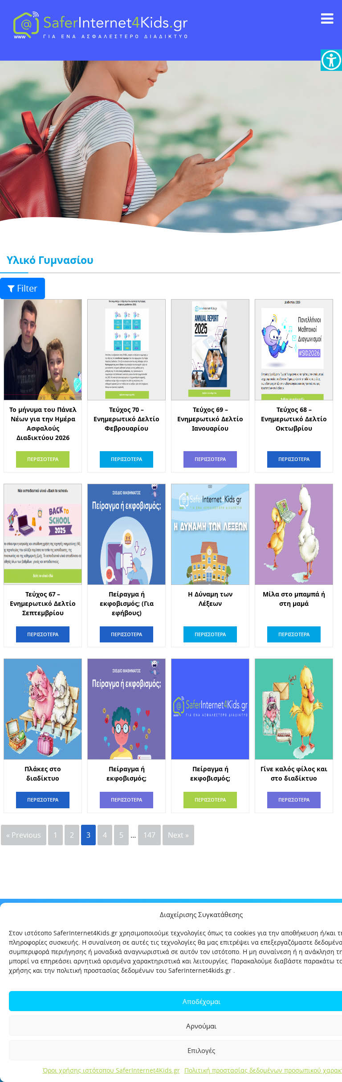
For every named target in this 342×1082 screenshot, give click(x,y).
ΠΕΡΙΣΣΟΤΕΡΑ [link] (42, 459)
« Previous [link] (23, 835)
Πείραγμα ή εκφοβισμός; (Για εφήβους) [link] (127, 603)
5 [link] (121, 835)
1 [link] (55, 835)
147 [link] (149, 835)
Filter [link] (27, 288)
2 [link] (72, 835)
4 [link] (105, 835)
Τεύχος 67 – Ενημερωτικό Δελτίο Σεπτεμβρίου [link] (43, 603)
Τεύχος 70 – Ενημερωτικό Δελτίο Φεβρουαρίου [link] (126, 418)
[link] (331, 60)
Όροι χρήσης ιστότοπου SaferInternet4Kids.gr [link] (111, 1070)
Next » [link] (178, 835)
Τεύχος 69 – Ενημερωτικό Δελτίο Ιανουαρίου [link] (210, 418)
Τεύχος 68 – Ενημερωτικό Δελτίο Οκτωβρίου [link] (294, 418)
